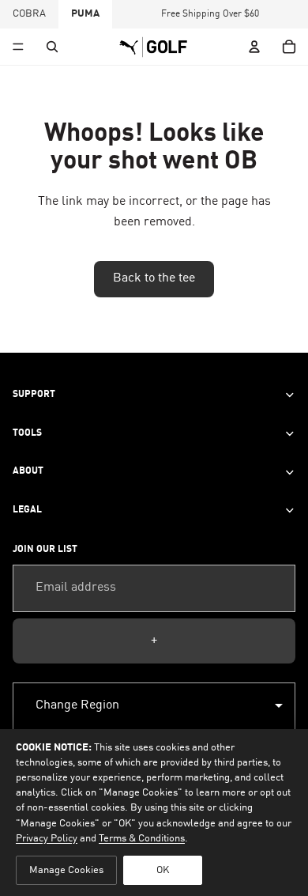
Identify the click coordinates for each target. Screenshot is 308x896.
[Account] (254, 46)
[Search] (52, 46)
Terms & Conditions (142, 839)
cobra (29, 14)
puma (85, 14)
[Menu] (18, 46)
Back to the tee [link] (154, 278)
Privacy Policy (46, 839)
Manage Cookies (66, 870)
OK (162, 870)
